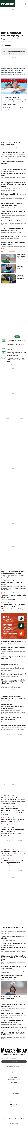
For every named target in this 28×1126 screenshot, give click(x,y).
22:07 (3, 352)
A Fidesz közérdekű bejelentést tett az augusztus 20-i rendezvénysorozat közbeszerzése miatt (16, 354)
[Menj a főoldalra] (7, 4)
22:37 (3, 345)
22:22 (3, 348)
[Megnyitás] (25, 3)
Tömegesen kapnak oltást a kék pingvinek (21, 277)
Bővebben (14, 364)
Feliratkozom (14, 1061)
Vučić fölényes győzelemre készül (21, 266)
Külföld (6, 271)
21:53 (3, 358)
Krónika (6, 281)
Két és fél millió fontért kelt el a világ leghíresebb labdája (21, 257)
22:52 (3, 340)
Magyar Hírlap (13, 108)
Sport (5, 261)
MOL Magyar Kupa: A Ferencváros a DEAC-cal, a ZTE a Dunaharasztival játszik (16, 360)
